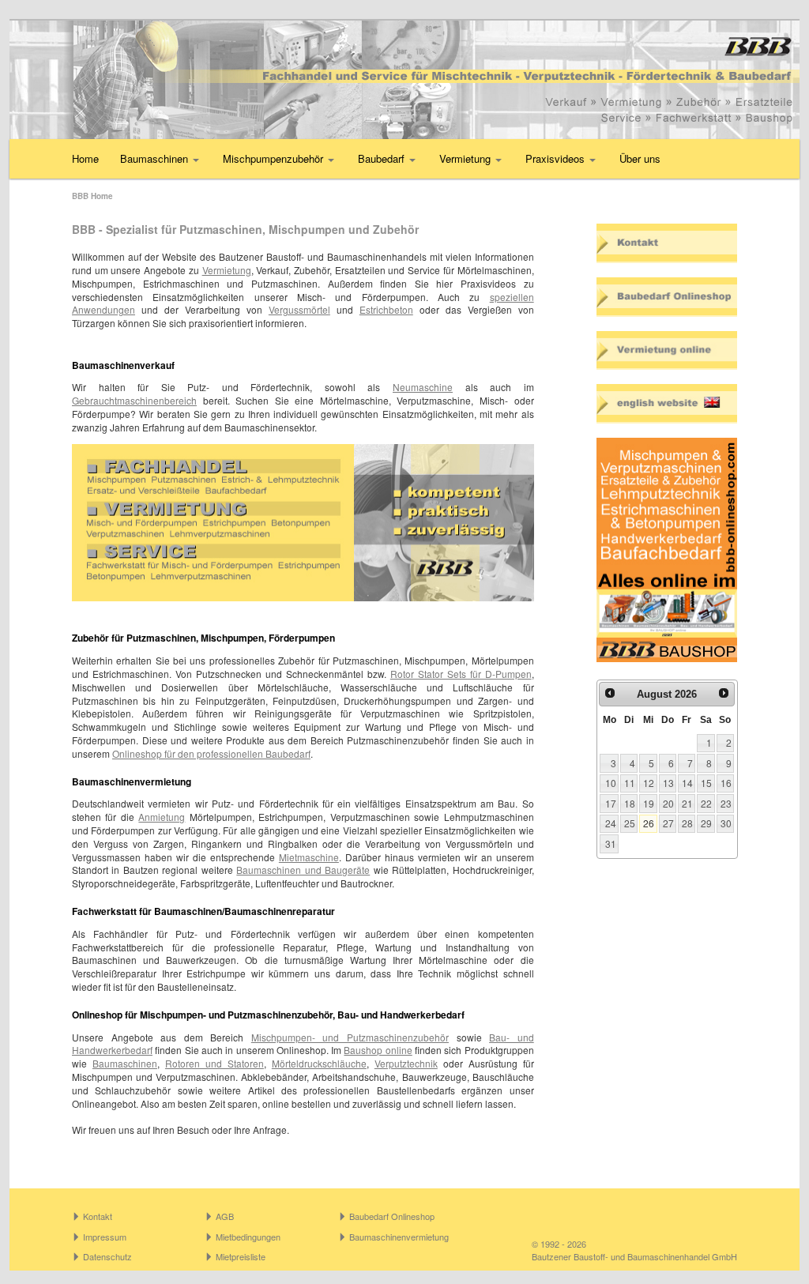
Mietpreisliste (240, 1256)
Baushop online (378, 1049)
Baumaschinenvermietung (399, 1236)
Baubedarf (383, 158)
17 (610, 803)
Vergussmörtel (299, 309)
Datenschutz (107, 1256)
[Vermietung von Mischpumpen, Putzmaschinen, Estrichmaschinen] (666, 351)
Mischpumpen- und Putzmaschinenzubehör (350, 1037)
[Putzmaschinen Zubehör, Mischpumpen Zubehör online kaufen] (666, 550)
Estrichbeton (386, 309)
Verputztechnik (406, 1063)
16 (726, 782)
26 (648, 823)
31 (610, 843)
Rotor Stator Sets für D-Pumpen (461, 673)
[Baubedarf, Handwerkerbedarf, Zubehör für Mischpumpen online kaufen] (666, 297)
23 (726, 803)
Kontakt (97, 1216)
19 (648, 803)
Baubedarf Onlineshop (392, 1216)
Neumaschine (423, 386)
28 (687, 823)
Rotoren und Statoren (214, 1063)
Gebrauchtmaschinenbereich (134, 400)
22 (706, 803)
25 (629, 823)
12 (648, 782)
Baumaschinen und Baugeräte (303, 869)
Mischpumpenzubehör (274, 158)
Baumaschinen (155, 158)
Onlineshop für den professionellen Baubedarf (211, 753)
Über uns (639, 158)
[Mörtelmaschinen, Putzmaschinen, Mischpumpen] (404, 80)
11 (629, 782)
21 (687, 803)
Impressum (104, 1236)
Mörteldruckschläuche (319, 1063)
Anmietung (161, 816)
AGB (225, 1216)
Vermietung (466, 158)
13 (668, 782)
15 (706, 782)
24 (610, 823)
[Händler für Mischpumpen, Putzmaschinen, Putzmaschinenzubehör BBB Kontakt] (666, 243)
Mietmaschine (309, 857)
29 (706, 823)
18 (629, 803)
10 (610, 782)
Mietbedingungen (248, 1236)
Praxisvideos (556, 158)
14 (687, 782)
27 (668, 823)
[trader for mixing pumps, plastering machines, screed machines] (666, 404)
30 (726, 823)
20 (668, 803)
